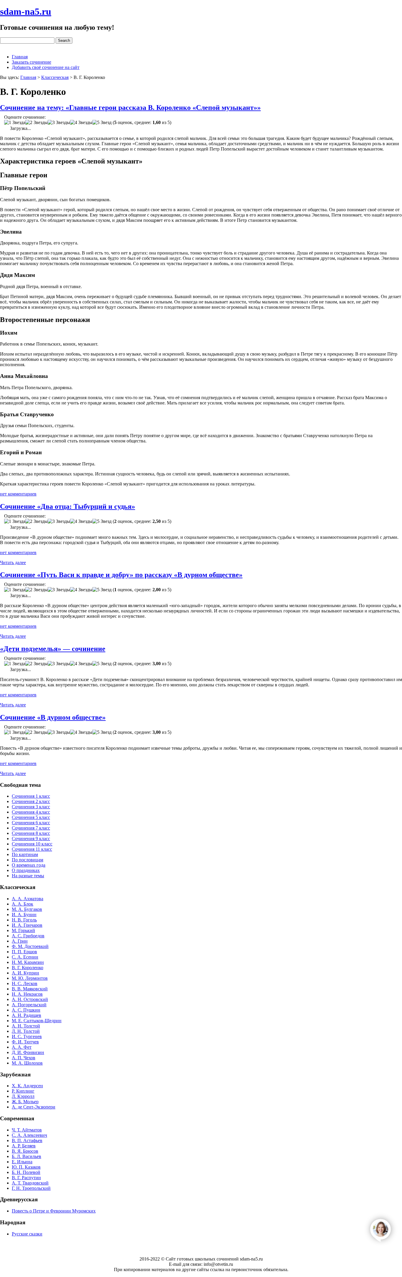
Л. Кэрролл (23, 1096)
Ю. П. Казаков (26, 1166)
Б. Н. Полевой (26, 1172)
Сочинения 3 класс (31, 806)
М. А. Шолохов (27, 1062)
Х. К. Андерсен (27, 1085)
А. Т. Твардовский (30, 1182)
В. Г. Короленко (27, 967)
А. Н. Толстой (26, 1025)
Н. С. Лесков (24, 983)
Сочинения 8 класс (31, 833)
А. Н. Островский (30, 999)
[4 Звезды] (81, 122)
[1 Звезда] (14, 122)
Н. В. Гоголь (24, 919)
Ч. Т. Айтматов (27, 1129)
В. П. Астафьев (27, 1140)
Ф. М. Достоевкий (30, 946)
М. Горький (23, 930)
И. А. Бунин (24, 914)
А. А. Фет (21, 1047)
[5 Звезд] (102, 122)
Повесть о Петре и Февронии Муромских (54, 1210)
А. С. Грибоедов (28, 935)
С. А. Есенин (25, 956)
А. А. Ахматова (27, 898)
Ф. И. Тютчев (25, 1041)
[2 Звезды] (36, 122)
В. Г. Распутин (26, 1177)
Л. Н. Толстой (26, 1031)
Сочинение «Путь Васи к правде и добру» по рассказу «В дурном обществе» (121, 575)
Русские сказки (27, 1233)
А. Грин (20, 941)
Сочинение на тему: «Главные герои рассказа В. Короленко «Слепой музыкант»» (130, 107)
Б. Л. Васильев (26, 1156)
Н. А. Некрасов (27, 994)
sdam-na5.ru (25, 11)
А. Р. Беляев (24, 1145)
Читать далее (13, 562)
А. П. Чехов (23, 1057)
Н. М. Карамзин (28, 962)
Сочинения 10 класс (32, 843)
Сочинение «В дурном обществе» (53, 717)
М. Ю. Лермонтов (30, 978)
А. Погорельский (29, 1004)
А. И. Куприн (25, 972)
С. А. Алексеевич (29, 1135)
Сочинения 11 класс (32, 849)
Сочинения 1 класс (31, 796)
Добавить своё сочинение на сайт (45, 67)
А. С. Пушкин (26, 1009)
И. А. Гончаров (27, 925)
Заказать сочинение (31, 62)
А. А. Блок (22, 903)
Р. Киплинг (23, 1090)
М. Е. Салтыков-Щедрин (37, 1020)
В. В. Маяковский (30, 988)
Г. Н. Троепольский (31, 1188)
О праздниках (26, 870)
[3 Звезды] (59, 122)
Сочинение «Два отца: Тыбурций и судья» (67, 506)
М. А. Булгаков (27, 909)
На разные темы (28, 875)
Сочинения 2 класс (31, 801)
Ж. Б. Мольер (25, 1101)
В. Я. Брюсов (25, 1151)
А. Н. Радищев (26, 1015)
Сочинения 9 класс (31, 838)
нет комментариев (18, 493)
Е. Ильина (22, 1161)
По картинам (25, 854)
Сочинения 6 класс (31, 822)
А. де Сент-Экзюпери (33, 1106)
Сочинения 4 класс (31, 812)
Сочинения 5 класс (31, 817)
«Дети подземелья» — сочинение (52, 648)
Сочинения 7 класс (31, 827)
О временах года (28, 865)
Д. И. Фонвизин (28, 1052)
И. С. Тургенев (27, 1036)
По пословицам (27, 859)
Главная (20, 56)
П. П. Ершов (24, 951)
